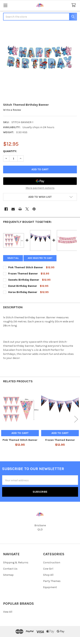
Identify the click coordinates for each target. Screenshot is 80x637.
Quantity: (10, 151)
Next (76, 419)
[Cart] (74, 5)
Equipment (50, 587)
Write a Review (12, 110)
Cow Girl (48, 568)
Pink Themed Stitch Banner (20, 440)
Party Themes (52, 581)
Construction (51, 562)
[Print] (20, 209)
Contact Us (10, 568)
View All (7, 611)
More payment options (40, 188)
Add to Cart (20, 433)
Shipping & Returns (15, 562)
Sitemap (8, 575)
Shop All (48, 575)
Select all (13, 258)
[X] (27, 209)
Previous (4, 419)
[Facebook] (6, 209)
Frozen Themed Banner (60, 440)
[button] (40, 197)
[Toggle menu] (5, 5)
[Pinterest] (34, 209)
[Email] (13, 209)
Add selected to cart (40, 258)
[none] (40, 62)
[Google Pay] (40, 181)
